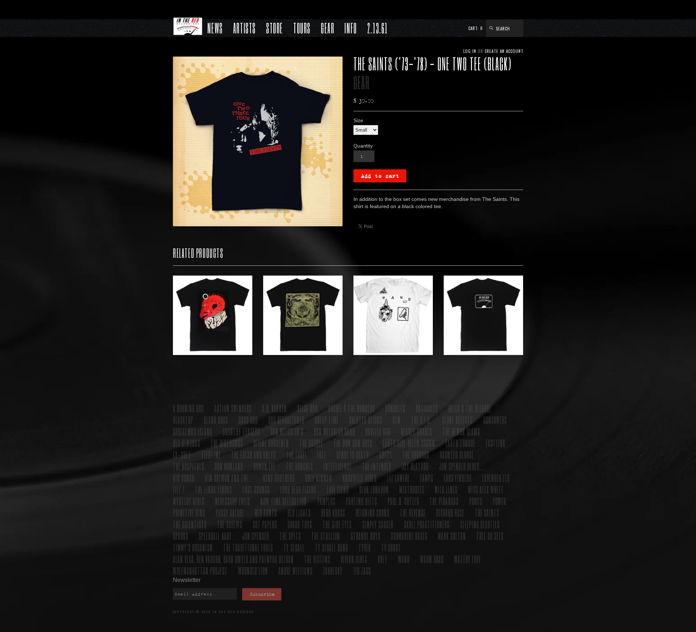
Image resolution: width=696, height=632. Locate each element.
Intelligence (337, 466)
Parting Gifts (361, 501)
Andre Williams (295, 571)
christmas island (192, 431)
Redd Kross (333, 513)
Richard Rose (450, 513)
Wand (404, 559)
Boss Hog (248, 420)
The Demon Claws (461, 431)
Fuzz (321, 454)
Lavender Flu (496, 478)
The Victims (317, 559)
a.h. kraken (274, 408)
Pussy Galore (230, 513)
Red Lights (299, 513)
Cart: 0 (475, 28)
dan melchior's (286, 431)
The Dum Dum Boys (353, 443)
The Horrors (415, 454)
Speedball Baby (215, 536)
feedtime (211, 454)
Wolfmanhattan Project (200, 571)
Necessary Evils (232, 501)
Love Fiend (338, 489)
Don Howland (229, 466)
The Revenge (413, 513)
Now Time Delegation (283, 501)
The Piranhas (444, 501)
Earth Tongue (460, 443)
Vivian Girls (354, 559)
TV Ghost (391, 547)
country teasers (241, 431)
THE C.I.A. (421, 420)
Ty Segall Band (331, 547)
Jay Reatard (415, 466)
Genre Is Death (352, 454)
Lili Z (179, 489)
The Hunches (299, 466)
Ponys (475, 501)
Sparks (180, 536)
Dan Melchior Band (334, 431)
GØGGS (385, 454)
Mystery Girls (188, 501)
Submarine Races (409, 536)
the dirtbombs (227, 443)
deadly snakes (416, 431)
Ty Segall (293, 547)
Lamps (426, 478)
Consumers (495, 420)
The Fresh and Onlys (253, 454)
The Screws (229, 524)
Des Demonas (186, 443)
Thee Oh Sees (490, 536)
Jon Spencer (255, 536)
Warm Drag (432, 559)
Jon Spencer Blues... (461, 466)
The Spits (290, 536)
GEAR (361, 82)
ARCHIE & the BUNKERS (351, 408)
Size (358, 120)
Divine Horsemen (271, 443)
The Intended (376, 466)
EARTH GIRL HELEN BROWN (409, 443)
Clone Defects (457, 420)
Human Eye (264, 466)
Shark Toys (299, 524)
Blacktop (183, 420)
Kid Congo (183, 478)
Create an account (504, 51)
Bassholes (427, 408)
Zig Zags (362, 571)
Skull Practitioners (427, 524)
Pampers (326, 501)
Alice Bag (307, 408)
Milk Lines (446, 489)
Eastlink (495, 443)
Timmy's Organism (193, 547)
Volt (383, 559)
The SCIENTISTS (190, 524)
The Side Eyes (337, 524)
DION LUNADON (374, 489)
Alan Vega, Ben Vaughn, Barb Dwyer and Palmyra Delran (233, 559)
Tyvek (365, 547)
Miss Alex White (486, 489)
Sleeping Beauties (480, 524)
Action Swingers (233, 408)
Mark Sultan (452, 536)
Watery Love (467, 559)
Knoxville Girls (360, 478)
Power (499, 501)
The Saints (487, 513)
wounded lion (253, 571)
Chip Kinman (318, 478)
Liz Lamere (398, 478)
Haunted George (457, 454)
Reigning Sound (372, 513)
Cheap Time (327, 420)
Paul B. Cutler (403, 501)
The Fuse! (296, 454)
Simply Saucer (377, 524)
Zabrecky (333, 571)
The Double (311, 443)
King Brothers (279, 478)
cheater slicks (365, 420)
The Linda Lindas (213, 489)
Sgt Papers (265, 524)
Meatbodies (411, 489)
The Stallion (325, 536)
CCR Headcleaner (286, 420)
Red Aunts (266, 513)
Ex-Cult (182, 454)
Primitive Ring (189, 513)
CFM (397, 420)
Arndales (395, 408)
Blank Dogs (216, 420)
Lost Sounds (256, 489)
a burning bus (188, 408)
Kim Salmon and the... (229, 478)
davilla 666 (377, 431)
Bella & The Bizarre (469, 408)
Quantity (363, 146)
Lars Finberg (458, 478)
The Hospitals (188, 466)
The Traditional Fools (248, 547)
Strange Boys (365, 536)
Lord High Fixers (298, 489)
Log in (469, 51)
